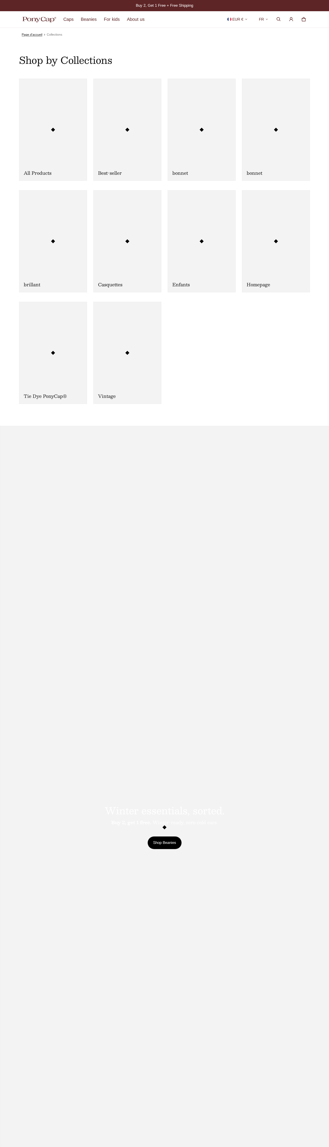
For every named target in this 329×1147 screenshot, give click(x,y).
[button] (278, 19)
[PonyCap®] (39, 19)
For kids (112, 19)
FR (261, 19)
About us (136, 19)
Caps (68, 19)
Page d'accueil (32, 34)
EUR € (237, 19)
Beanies (89, 19)
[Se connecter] (291, 19)
